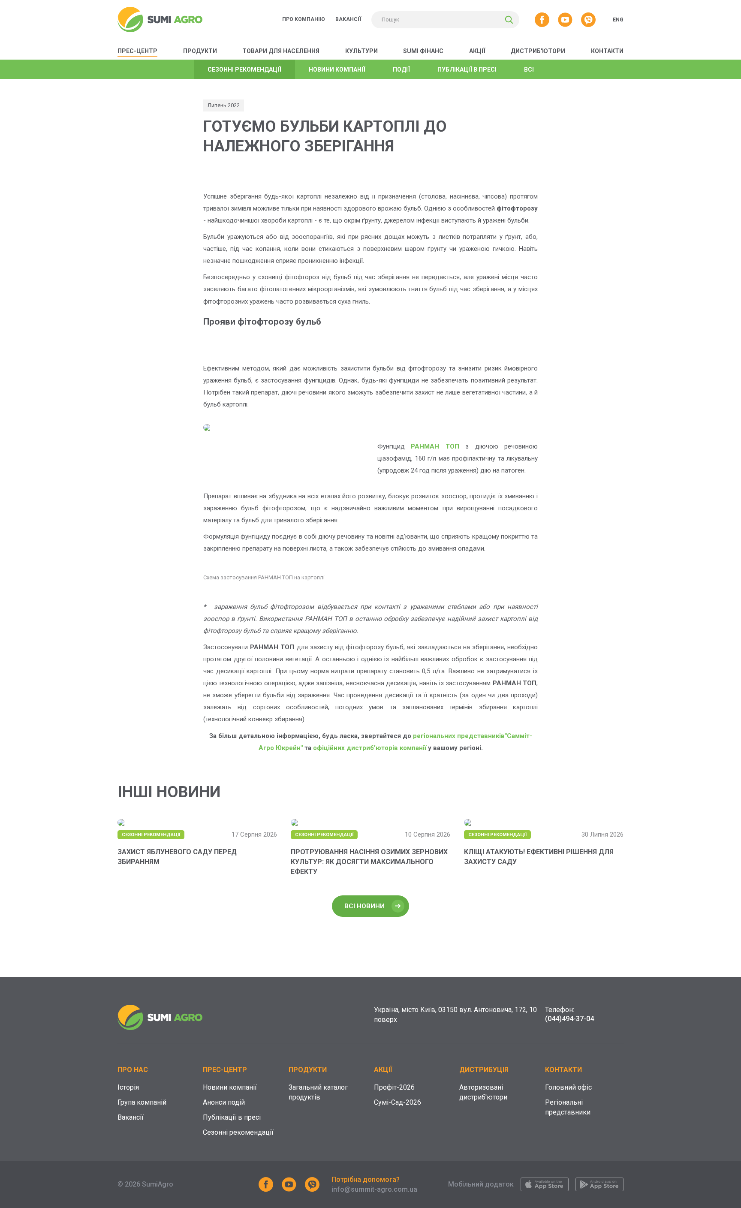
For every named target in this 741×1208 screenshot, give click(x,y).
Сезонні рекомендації (238, 1132)
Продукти (200, 51)
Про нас (132, 1070)
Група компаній (141, 1102)
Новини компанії (230, 1087)
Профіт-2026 (394, 1087)
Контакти (607, 51)
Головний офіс (568, 1087)
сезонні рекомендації (244, 69)
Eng (618, 20)
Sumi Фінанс (423, 51)
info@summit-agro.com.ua (374, 1189)
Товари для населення (280, 51)
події (401, 69)
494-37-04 (569, 1019)
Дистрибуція (484, 1070)
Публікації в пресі (232, 1117)
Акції (477, 51)
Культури (361, 51)
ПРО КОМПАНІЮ (303, 19)
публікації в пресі (467, 69)
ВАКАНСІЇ (348, 19)
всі (529, 69)
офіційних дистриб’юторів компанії (369, 748)
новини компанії (337, 69)
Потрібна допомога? (365, 1179)
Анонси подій (224, 1102)
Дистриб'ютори (538, 51)
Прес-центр (137, 51)
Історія (128, 1087)
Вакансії (130, 1117)
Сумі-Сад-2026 (397, 1102)
